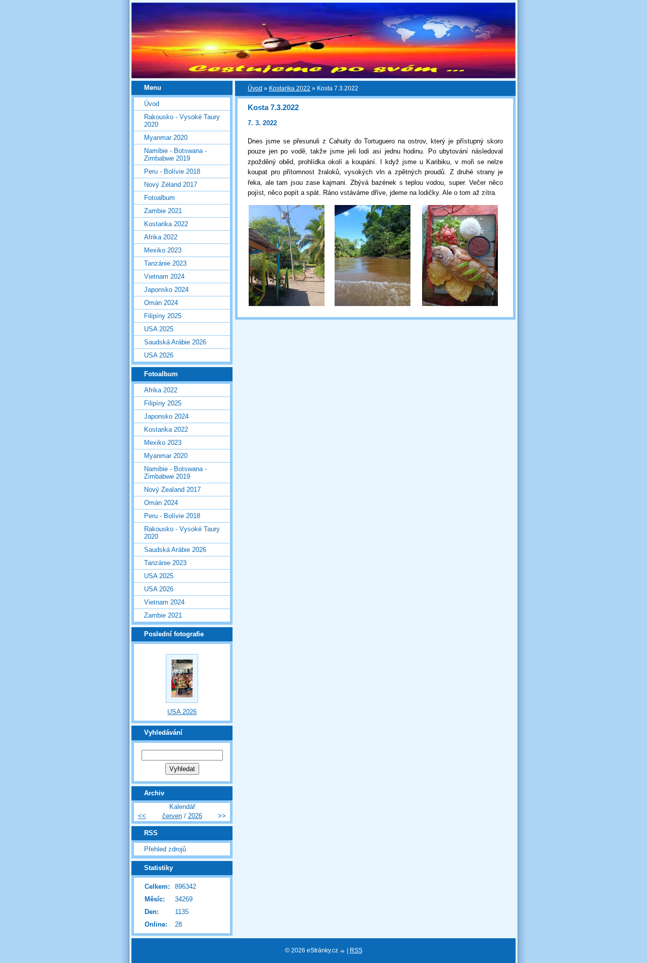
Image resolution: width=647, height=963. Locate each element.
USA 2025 (158, 329)
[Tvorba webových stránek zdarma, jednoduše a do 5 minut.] (343, 951)
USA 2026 (158, 355)
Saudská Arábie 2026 (175, 342)
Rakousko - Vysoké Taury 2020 (182, 120)
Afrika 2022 (160, 237)
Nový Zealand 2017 (172, 489)
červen (172, 816)
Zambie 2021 (163, 211)
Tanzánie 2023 (165, 263)
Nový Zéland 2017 (170, 184)
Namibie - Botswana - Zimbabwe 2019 (175, 154)
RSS (356, 950)
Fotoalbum (159, 197)
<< (142, 816)
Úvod (255, 88)
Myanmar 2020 (166, 137)
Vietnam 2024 (164, 276)
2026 (195, 816)
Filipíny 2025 (162, 316)
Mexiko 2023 (162, 250)
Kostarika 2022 (289, 88)
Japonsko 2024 (166, 289)
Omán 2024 (161, 303)
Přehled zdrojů (165, 849)
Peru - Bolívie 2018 (172, 171)
